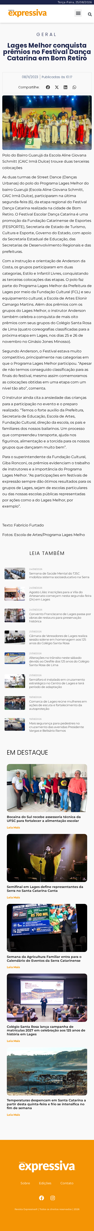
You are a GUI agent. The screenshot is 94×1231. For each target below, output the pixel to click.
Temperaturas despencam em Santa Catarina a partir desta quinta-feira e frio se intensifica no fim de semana (46, 1104)
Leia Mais (13, 827)
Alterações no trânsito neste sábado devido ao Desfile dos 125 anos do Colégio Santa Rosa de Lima (59, 661)
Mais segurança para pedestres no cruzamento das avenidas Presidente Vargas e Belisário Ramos (56, 726)
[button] (78, 13)
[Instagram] (53, 1198)
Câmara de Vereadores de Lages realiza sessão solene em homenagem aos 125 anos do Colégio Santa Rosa (58, 639)
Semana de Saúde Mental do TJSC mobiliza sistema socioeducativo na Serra (59, 575)
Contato (66, 1183)
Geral (47, 34)
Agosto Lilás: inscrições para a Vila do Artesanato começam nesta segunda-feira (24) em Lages (60, 595)
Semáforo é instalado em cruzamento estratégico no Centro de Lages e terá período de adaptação (57, 683)
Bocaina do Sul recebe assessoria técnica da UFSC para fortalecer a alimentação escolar (44, 819)
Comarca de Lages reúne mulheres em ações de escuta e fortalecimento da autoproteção (58, 705)
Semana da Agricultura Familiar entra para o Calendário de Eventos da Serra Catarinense (44, 959)
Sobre (25, 1183)
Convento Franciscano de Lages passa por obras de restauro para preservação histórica (60, 617)
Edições (45, 1183)
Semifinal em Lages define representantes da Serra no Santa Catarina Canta (45, 889)
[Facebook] (42, 1198)
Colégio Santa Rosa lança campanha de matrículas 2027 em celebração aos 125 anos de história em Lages (46, 1030)
